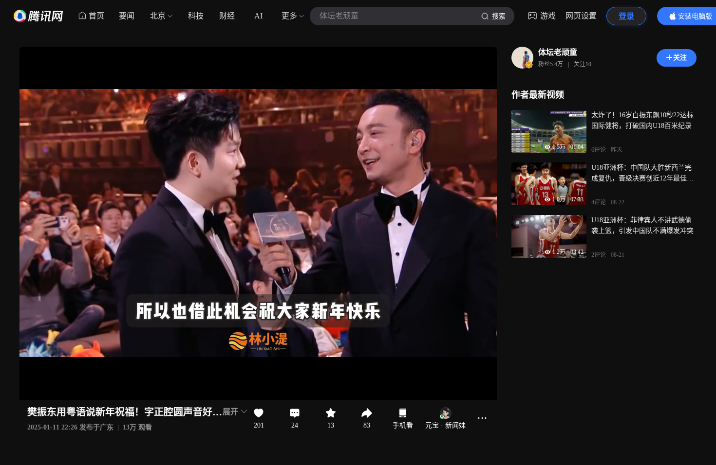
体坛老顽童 (557, 52)
